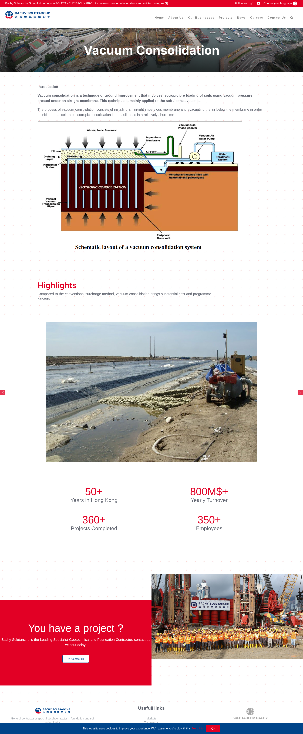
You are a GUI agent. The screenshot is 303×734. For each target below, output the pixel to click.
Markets (151, 718)
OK (213, 728)
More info (198, 728)
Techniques (151, 722)
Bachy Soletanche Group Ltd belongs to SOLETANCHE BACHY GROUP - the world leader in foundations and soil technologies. (85, 3)
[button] (291, 17)
